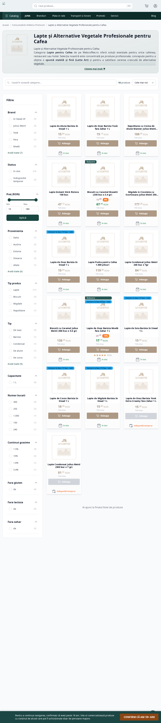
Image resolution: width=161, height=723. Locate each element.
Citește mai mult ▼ (94, 68)
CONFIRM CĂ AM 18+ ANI (139, 717)
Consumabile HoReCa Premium (28, 24)
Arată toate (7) (15, 152)
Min (8, 204)
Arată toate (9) (15, 363)
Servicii (114, 15)
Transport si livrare (81, 15)
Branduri (41, 15)
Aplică (22, 217)
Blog (153, 15)
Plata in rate (58, 15)
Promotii (100, 15)
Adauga (66, 143)
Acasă (6, 24)
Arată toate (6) (15, 271)
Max (25, 204)
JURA (27, 15)
